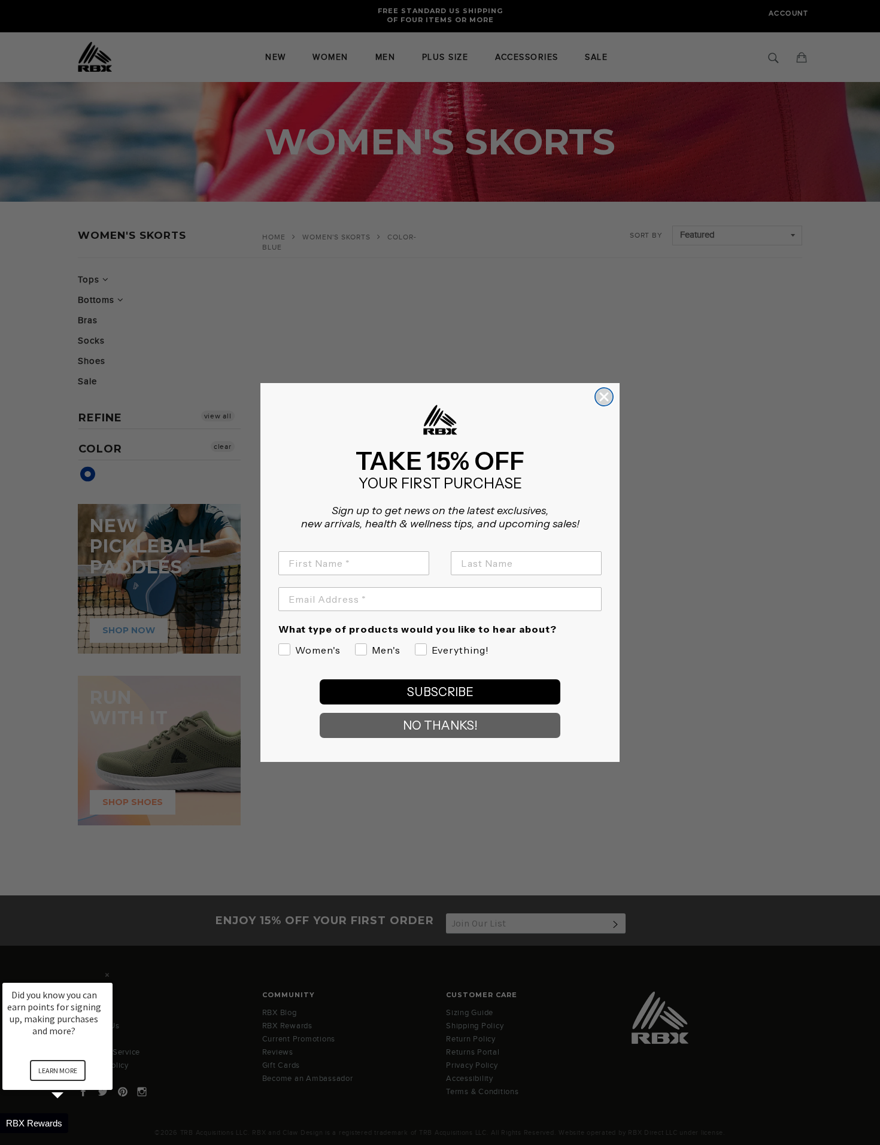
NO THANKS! (440, 725)
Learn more (57, 1070)
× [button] (107, 974)
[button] (72, 1123)
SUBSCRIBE (440, 692)
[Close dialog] (604, 397)
